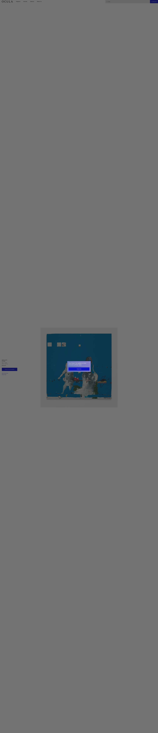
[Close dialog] (89, 362)
